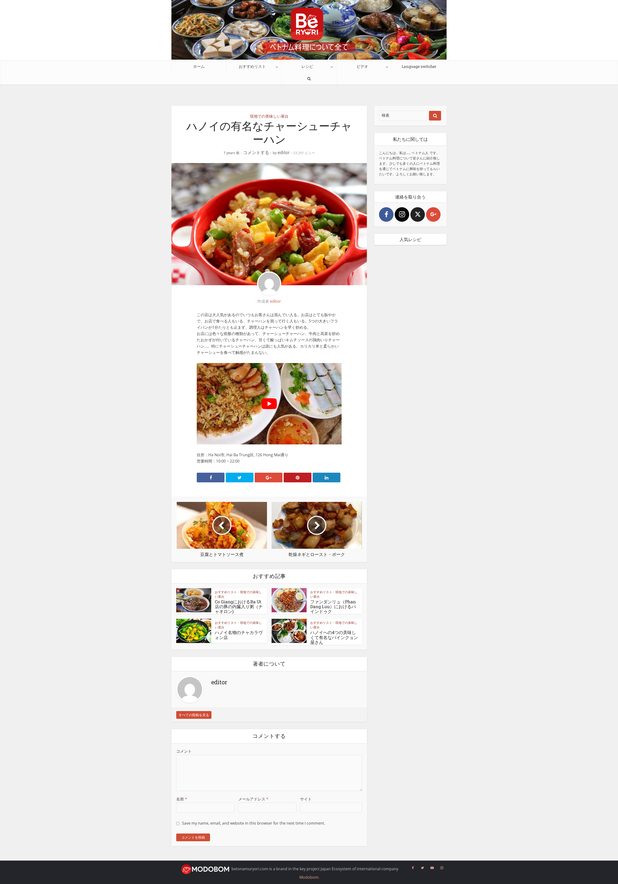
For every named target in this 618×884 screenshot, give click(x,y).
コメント (184, 751)
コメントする (256, 152)
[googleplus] (433, 214)
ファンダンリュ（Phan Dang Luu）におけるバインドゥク (333, 606)
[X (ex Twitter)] (417, 214)
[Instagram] (402, 214)
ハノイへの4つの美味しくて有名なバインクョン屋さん (334, 637)
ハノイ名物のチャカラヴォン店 (239, 634)
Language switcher (419, 66)
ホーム (199, 66)
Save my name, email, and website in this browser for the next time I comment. (253, 823)
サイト (306, 799)
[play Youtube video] (269, 403)
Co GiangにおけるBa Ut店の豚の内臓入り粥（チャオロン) (239, 606)
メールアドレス (253, 799)
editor (284, 152)
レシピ (307, 66)
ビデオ (362, 66)
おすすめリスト (252, 66)
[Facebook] (386, 214)
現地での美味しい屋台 (269, 116)
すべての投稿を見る (194, 715)
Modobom (308, 877)
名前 (181, 799)
